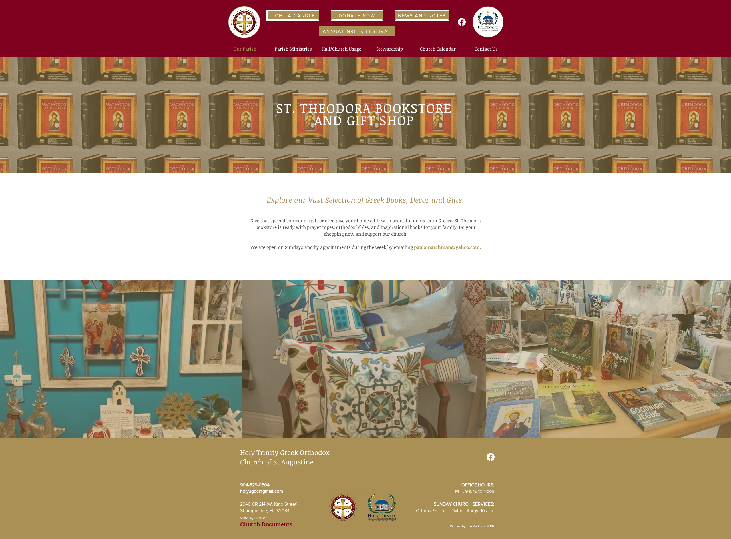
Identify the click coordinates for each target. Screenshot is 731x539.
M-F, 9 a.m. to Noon (474, 491)
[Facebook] (462, 22)
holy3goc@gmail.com (261, 491)
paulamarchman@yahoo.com (447, 247)
